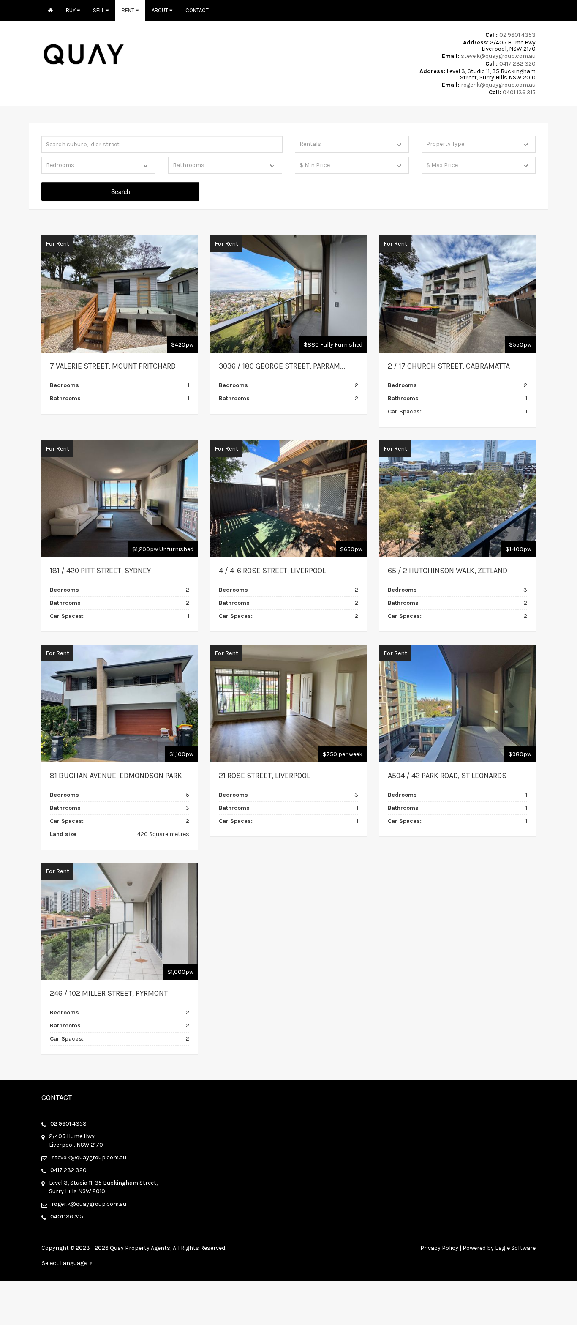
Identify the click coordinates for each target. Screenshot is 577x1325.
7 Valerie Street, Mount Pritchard (113, 366)
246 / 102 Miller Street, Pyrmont (109, 993)
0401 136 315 (519, 92)
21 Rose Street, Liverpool (264, 775)
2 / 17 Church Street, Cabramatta (449, 366)
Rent (129, 10)
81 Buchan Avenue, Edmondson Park (116, 775)
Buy (71, 10)
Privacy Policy (439, 1247)
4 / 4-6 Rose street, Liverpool (272, 570)
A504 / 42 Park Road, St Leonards (447, 775)
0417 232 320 (517, 63)
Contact (197, 10)
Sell (99, 10)
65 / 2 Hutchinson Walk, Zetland (447, 570)
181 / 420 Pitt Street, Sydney (100, 570)
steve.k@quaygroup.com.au (498, 56)
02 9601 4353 (517, 34)
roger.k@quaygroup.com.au (498, 84)
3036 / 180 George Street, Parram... (282, 366)
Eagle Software (515, 1247)
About (160, 10)
